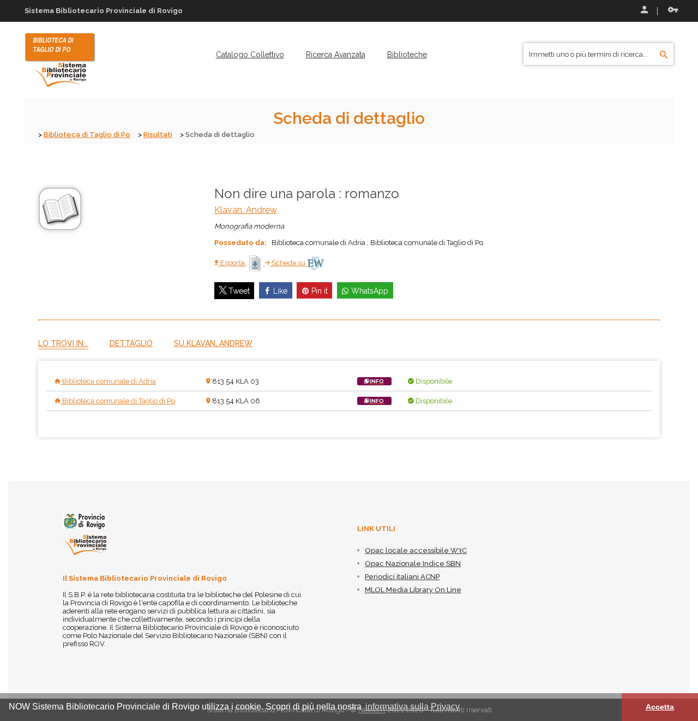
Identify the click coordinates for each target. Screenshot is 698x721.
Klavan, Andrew (245, 210)
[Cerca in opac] (664, 55)
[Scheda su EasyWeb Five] (315, 263)
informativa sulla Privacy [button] (412, 706)
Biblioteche (407, 54)
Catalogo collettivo (250, 54)
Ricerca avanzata (335, 54)
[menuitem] (250, 54)
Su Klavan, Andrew (213, 343)
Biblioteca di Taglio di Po (87, 134)
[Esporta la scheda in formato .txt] (255, 263)
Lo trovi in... (63, 343)
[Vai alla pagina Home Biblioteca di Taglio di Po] (60, 59)
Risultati (157, 134)
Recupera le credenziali (670, 11)
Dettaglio (131, 343)
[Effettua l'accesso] (643, 11)
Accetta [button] (660, 706)
